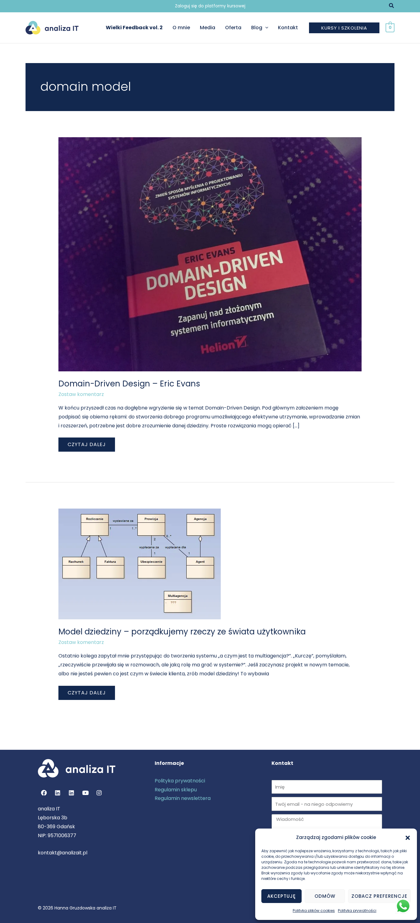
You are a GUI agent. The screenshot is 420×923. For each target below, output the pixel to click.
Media (207, 27)
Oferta (233, 27)
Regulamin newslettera (183, 798)
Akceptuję (281, 896)
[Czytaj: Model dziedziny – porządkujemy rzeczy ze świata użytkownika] (139, 563)
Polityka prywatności (357, 910)
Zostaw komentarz (81, 394)
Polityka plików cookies (314, 910)
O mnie (181, 27)
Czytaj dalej (86, 443)
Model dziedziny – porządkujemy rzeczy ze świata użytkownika (182, 631)
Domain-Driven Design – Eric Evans (129, 383)
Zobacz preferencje (379, 896)
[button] (408, 838)
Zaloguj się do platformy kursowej (210, 6)
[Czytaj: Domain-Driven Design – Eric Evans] (210, 254)
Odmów (325, 896)
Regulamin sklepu (176, 789)
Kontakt (288, 27)
